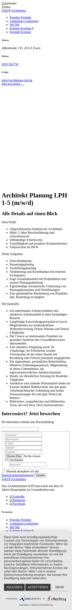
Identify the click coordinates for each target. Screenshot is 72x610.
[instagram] (17, 500)
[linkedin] (17, 496)
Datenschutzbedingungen (18, 475)
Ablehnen (14, 587)
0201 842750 (10, 64)
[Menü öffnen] (22, 85)
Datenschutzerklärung (42, 605)
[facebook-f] (17, 503)
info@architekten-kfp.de (17, 80)
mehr (59, 587)
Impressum (24, 605)
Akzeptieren (38, 587)
